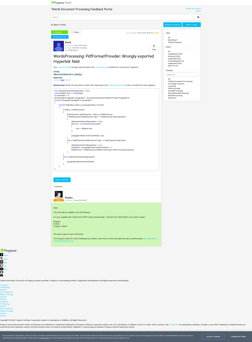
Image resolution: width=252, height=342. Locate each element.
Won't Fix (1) (173, 66)
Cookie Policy (44, 338)
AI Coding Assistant (176, 83)
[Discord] (1, 276)
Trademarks (174, 324)
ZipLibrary (172, 98)
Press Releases (6, 292)
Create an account (193, 8)
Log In (198, 11)
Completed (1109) (175, 54)
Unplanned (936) (175, 63)
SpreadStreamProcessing (178, 93)
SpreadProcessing (175, 91)
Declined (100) (174, 56)
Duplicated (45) (174, 58)
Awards (3, 289)
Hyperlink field (63, 67)
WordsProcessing (175, 95)
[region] (126, 336)
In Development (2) (176, 61)
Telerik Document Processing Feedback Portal (81, 9)
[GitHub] (1, 273)
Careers (3, 297)
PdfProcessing (174, 88)
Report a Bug (191, 24)
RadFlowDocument (116, 85)
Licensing (172, 86)
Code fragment (101, 67)
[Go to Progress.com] (8, 252)
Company (4, 285)
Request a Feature (172, 24)
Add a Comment (62, 180)
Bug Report (172, 40)
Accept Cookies (213, 337)
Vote (154, 49)
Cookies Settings (238, 337)
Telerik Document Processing (180, 81)
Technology (5, 287)
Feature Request (175, 42)
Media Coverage (6, 294)
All (169, 37)
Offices (3, 299)
